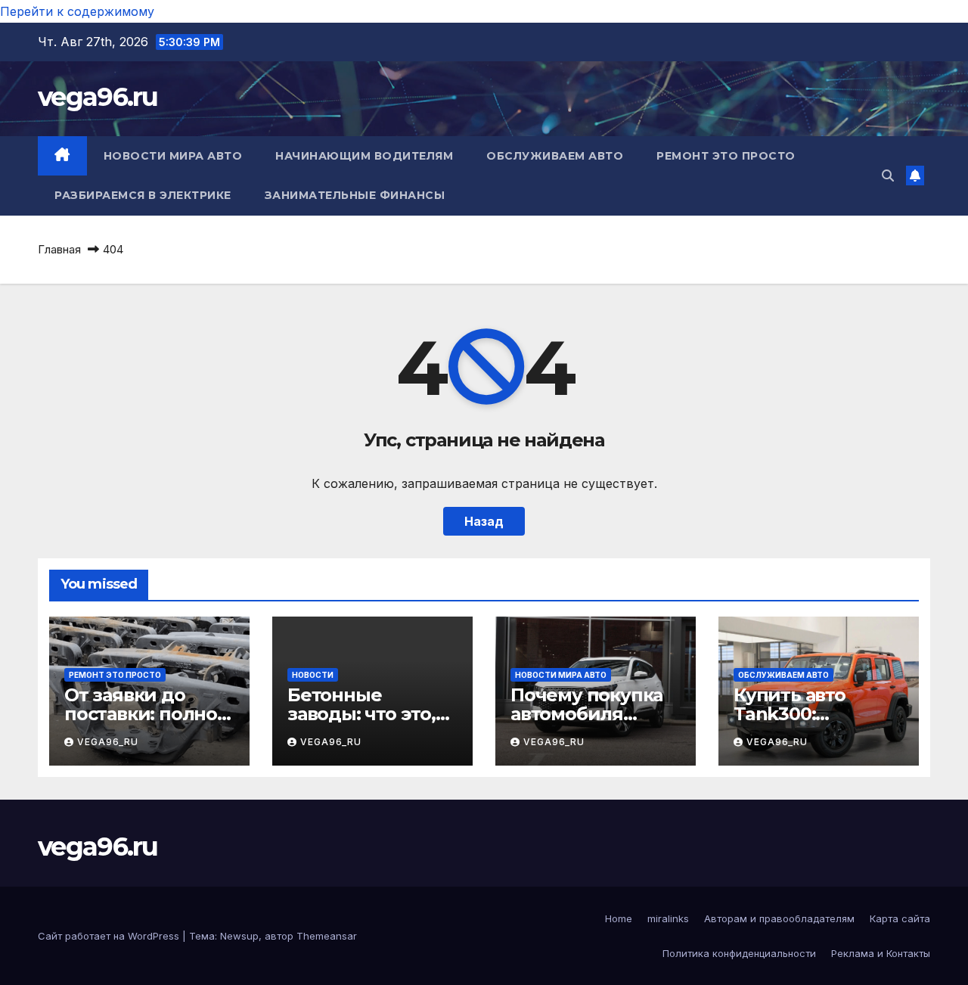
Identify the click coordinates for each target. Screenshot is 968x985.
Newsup (239, 936)
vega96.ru (98, 97)
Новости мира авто (173, 156)
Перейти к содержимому (77, 11)
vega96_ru (107, 741)
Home (618, 918)
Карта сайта (900, 918)
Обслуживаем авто (554, 156)
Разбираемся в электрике (142, 195)
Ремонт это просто (726, 156)
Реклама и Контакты (880, 953)
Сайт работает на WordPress (110, 936)
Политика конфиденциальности (739, 953)
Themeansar (326, 936)
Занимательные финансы (355, 195)
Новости (313, 674)
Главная (59, 249)
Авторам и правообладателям (779, 918)
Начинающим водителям (364, 156)
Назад (484, 521)
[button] (888, 175)
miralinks (668, 918)
